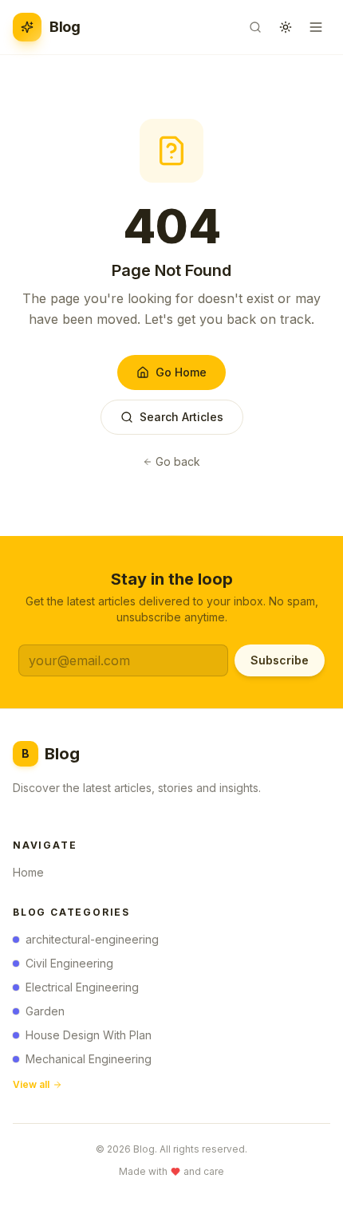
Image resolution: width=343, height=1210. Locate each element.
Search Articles (181, 417)
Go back (178, 461)
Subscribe (279, 660)
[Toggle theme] (285, 27)
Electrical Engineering (82, 987)
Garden (45, 1011)
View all (31, 1084)
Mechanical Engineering (89, 1059)
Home (28, 872)
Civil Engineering (69, 963)
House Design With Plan (89, 1035)
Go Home (181, 372)
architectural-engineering (92, 939)
